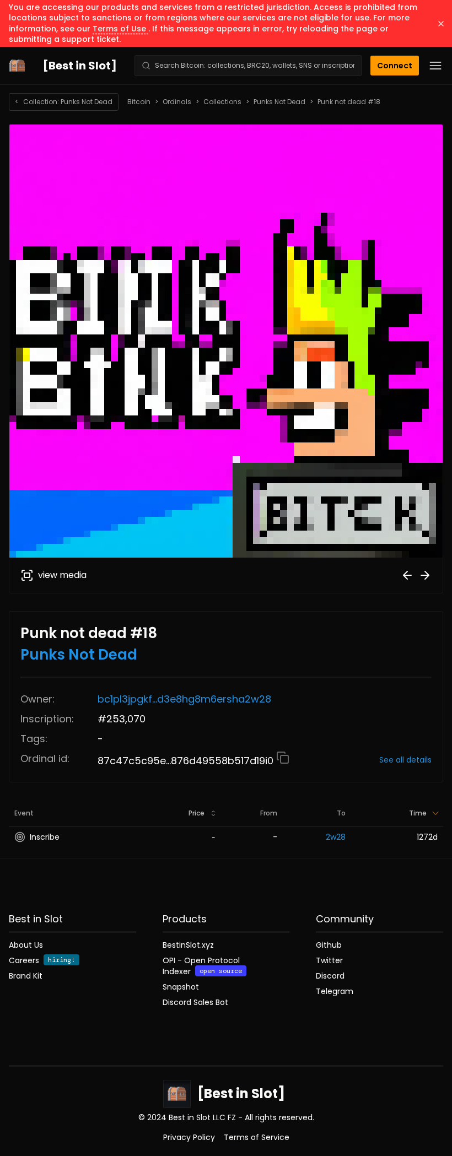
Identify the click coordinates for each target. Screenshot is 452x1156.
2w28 (336, 836)
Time (418, 813)
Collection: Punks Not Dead (63, 101)
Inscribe (45, 836)
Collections (222, 102)
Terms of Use (120, 28)
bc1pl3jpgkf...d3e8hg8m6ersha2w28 (184, 699)
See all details (405, 759)
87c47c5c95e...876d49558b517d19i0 (187, 761)
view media (62, 575)
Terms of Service (256, 1137)
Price (197, 813)
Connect (394, 65)
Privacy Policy (189, 1137)
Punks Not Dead (279, 102)
